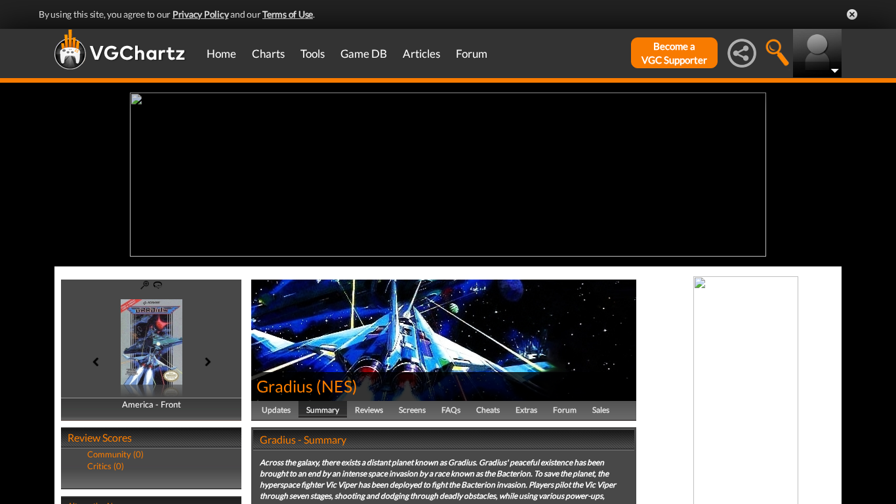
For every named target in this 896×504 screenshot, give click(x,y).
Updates (276, 410)
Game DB (363, 53)
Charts (268, 53)
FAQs (450, 410)
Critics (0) (105, 466)
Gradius (284, 386)
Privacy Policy (201, 14)
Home (221, 53)
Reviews (369, 410)
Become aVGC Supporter (674, 53)
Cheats (488, 410)
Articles (421, 53)
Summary (322, 410)
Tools (312, 53)
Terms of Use (287, 14)
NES (336, 386)
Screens (412, 410)
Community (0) (115, 454)
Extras (526, 410)
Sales (600, 410)
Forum (471, 53)
